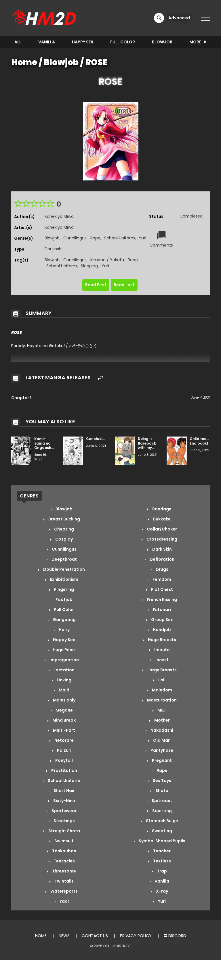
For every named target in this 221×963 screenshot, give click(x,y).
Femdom (161, 579)
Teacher (161, 851)
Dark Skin (161, 549)
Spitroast (161, 801)
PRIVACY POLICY (136, 936)
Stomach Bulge (161, 821)
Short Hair (64, 790)
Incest (162, 660)
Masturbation (161, 700)
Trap (161, 871)
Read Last (124, 285)
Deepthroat (64, 559)
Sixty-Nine (63, 801)
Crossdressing (161, 539)
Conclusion (96, 438)
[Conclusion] (73, 450)
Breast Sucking (63, 519)
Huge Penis (64, 650)
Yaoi (64, 901)
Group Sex (161, 619)
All (17, 42)
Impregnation (64, 660)
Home (24, 62)
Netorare (64, 740)
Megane (64, 710)
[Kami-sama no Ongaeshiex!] (21, 450)
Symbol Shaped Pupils (161, 841)
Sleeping (89, 266)
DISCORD (176, 936)
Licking (63, 680)
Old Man (161, 740)
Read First (95, 285)
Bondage (161, 509)
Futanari (161, 609)
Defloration (161, 559)
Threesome (63, 871)
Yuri (142, 238)
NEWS (64, 936)
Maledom (161, 690)
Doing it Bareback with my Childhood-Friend (148, 447)
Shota (161, 790)
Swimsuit (64, 841)
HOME (41, 936)
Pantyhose (161, 750)
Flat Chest (161, 589)
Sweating (161, 831)
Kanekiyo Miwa (59, 216)
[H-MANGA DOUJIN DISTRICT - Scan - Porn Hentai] (44, 17)
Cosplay (63, 539)
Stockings (64, 821)
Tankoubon (63, 851)
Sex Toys (161, 780)
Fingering (63, 589)
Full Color (122, 42)
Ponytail (63, 760)
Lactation (64, 670)
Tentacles (64, 861)
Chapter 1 (21, 398)
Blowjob (162, 42)
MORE (195, 42)
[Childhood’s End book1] (177, 450)
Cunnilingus (75, 238)
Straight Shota (63, 831)
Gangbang (64, 619)
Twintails (64, 881)
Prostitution (63, 770)
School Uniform (119, 238)
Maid (63, 690)
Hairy (64, 630)
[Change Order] (100, 378)
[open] (205, 18)
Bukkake (161, 519)
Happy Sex (83, 42)
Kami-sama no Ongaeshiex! (45, 443)
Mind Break (64, 720)
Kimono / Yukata (107, 260)
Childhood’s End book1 (201, 441)
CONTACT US (95, 936)
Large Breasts (161, 670)
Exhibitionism (63, 579)
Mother (161, 720)
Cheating (63, 529)
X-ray (161, 891)
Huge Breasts (161, 640)
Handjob (161, 630)
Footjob (64, 599)
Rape (95, 238)
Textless (161, 861)
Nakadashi (161, 730)
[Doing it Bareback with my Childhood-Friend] (125, 450)
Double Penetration (63, 569)
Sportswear (64, 811)
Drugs (161, 569)
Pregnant (161, 760)
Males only (63, 700)
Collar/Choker (161, 529)
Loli (161, 680)
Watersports (63, 891)
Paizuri (63, 750)
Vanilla (46, 42)
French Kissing (161, 599)
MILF (162, 710)
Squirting (161, 811)
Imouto (161, 650)
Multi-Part (63, 730)
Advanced (179, 18)
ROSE (96, 62)
